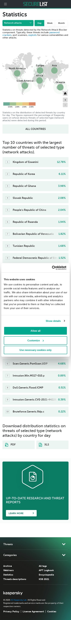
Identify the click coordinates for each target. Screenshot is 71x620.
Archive (7, 566)
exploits (32, 35)
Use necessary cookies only (35, 350)
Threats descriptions (14, 579)
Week (50, 23)
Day (39, 23)
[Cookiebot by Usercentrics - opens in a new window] (51, 268)
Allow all (35, 330)
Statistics (8, 574)
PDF (13, 444)
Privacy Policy (11, 611)
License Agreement (33, 611)
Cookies (51, 611)
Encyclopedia (46, 574)
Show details (53, 321)
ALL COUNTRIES (35, 129)
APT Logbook (46, 570)
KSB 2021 (44, 579)
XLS (46, 444)
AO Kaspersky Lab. (19, 600)
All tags (43, 566)
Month (61, 23)
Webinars (8, 570)
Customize (33, 340)
